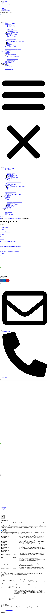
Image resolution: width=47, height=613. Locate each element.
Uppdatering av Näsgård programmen (9, 251)
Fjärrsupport (4, 1)
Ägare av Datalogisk (9, 69)
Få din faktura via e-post (9, 61)
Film (3, 2)
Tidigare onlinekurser (11, 54)
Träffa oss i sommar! (5, 232)
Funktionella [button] (3, 571)
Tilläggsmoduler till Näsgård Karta (14, 36)
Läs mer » (2, 229)
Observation (9, 44)
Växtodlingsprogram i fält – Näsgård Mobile (15, 41)
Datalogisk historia (8, 66)
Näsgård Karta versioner (12, 35)
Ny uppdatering (4, 227)
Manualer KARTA (11, 60)
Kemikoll (9, 42)
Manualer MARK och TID (12, 59)
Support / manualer (6, 51)
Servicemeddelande (6, 4)
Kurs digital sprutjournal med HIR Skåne (10, 246)
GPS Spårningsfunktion (12, 45)
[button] (23, 118)
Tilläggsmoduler (10, 31)
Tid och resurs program (11, 39)
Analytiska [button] (3, 575)
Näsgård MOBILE (8, 40)
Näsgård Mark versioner (12, 30)
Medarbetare (7, 65)
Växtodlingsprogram (11, 25)
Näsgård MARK (8, 24)
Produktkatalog (8, 50)
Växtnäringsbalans (11, 27)
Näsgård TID (7, 37)
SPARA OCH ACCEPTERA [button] (7, 608)
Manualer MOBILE (11, 57)
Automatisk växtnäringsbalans (7, 241)
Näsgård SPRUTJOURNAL (10, 23)
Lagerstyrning (10, 29)
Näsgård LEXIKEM (9, 47)
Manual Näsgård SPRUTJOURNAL (14, 56)
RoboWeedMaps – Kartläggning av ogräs (13, 49)
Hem (1, 218)
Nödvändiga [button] (3, 529)
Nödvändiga (5, 530)
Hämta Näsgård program (7, 63)
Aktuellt (6, 67)
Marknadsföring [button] (4, 604)
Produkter (4, 22)
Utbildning (7, 53)
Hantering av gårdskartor (12, 34)
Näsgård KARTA (8, 33)
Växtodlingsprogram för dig (12, 32)
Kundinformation (4, 236)
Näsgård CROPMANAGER (10, 46)
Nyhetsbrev (4, 3)
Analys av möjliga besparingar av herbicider (11, 218)
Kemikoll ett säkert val (11, 26)
